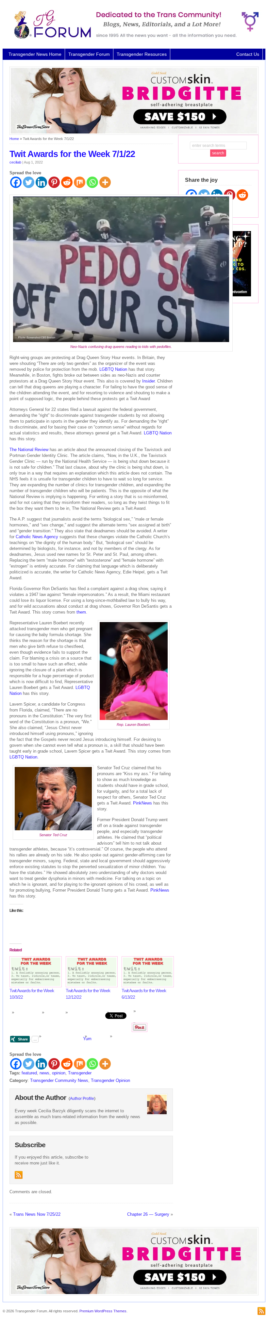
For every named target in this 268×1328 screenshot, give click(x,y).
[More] (105, 182)
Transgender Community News (59, 1080)
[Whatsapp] (92, 182)
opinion (58, 1072)
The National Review (28, 449)
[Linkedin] (41, 182)
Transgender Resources (142, 54)
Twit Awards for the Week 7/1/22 (72, 154)
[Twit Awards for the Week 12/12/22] (90, 971)
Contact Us (247, 54)
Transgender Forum (89, 54)
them (81, 612)
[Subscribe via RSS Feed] (19, 1175)
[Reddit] (67, 182)
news (44, 1072)
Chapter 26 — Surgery (148, 1214)
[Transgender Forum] (134, 37)
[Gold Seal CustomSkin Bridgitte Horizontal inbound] (134, 133)
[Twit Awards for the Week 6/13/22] (146, 971)
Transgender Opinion (110, 1080)
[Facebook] (16, 182)
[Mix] (79, 182)
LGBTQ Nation (113, 369)
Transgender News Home (34, 54)
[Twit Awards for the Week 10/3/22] (34, 971)
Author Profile (82, 1098)
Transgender (80, 1072)
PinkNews (142, 803)
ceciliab (15, 162)
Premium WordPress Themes (102, 1311)
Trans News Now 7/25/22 (36, 1214)
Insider (148, 381)
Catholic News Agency (37, 536)
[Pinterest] (54, 182)
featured (29, 1072)
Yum (87, 1038)
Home (14, 139)
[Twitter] (28, 182)
